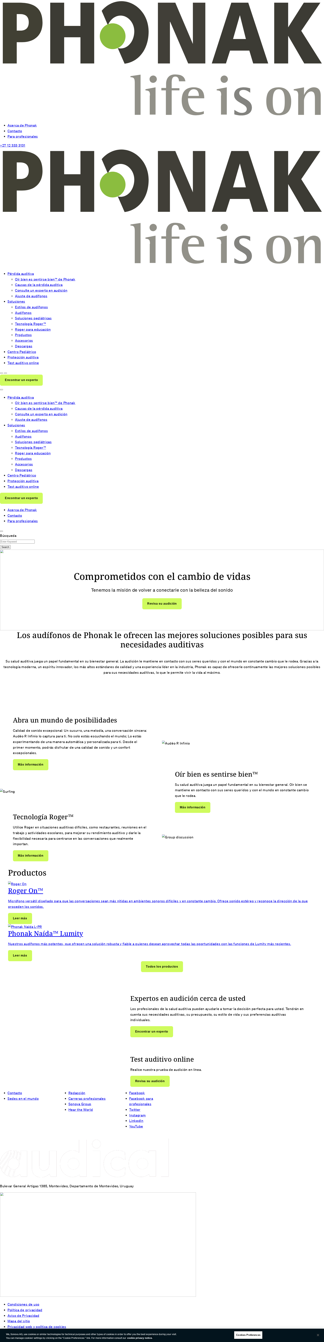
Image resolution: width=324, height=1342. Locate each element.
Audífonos (23, 313)
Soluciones (16, 301)
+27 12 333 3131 (12, 145)
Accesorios (24, 340)
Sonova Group (80, 1104)
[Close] (318, 1335)
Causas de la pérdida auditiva (39, 285)
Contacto (15, 131)
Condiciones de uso (23, 1304)
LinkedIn (136, 1121)
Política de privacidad (25, 1310)
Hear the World (80, 1109)
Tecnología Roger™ (30, 324)
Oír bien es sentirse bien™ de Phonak (45, 279)
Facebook (137, 1093)
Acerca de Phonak (22, 125)
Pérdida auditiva (21, 274)
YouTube (136, 1126)
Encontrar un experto (21, 380)
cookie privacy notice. (140, 1338)
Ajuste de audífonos (31, 296)
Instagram (137, 1115)
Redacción (76, 1093)
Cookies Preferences (248, 1335)
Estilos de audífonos (31, 307)
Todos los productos (162, 966)
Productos (23, 335)
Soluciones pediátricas (33, 318)
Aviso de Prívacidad (23, 1315)
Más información (31, 764)
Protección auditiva (23, 357)
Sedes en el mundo (23, 1098)
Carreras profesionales (87, 1098)
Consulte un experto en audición (41, 290)
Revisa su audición (162, 603)
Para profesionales (23, 136)
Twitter (134, 1109)
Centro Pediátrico (22, 352)
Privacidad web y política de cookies (37, 1327)
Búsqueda (8, 535)
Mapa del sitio (19, 1321)
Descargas (23, 346)
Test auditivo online (23, 363)
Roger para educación (33, 329)
